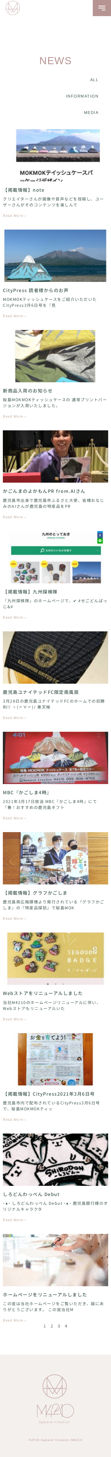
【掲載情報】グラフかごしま (35, 892)
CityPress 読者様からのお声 (36, 290)
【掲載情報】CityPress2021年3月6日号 (49, 1093)
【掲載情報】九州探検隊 (30, 591)
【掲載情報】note (23, 189)
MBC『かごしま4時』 (27, 792)
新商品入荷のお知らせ (28, 390)
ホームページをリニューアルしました (45, 1294)
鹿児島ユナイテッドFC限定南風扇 (41, 691)
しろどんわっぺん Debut (31, 1194)
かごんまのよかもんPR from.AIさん (44, 490)
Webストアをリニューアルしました (43, 993)
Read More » (15, 216)
